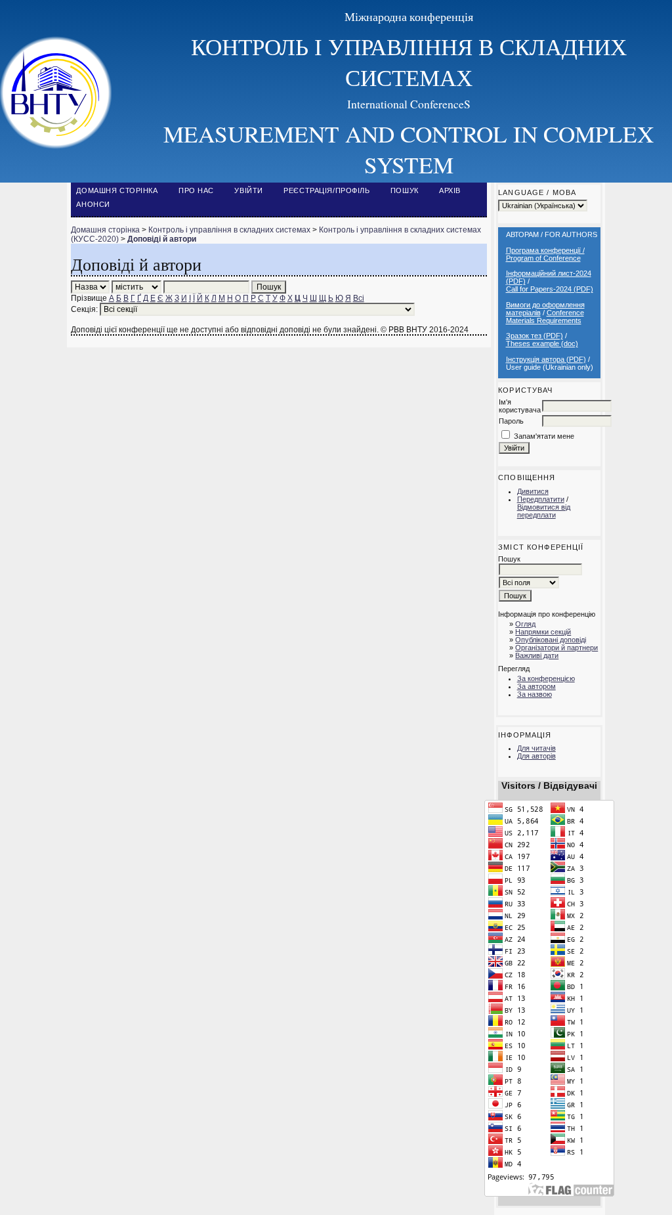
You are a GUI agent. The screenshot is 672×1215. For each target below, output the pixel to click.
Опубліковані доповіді (550, 640)
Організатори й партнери (556, 648)
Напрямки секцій (543, 632)
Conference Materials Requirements (545, 316)
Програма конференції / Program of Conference (545, 254)
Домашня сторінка (117, 190)
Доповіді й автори (161, 239)
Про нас (196, 190)
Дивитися (533, 491)
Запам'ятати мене (544, 436)
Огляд (525, 624)
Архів (450, 190)
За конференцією (546, 678)
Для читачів (536, 748)
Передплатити (540, 499)
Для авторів (536, 756)
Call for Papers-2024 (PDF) (549, 289)
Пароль (511, 421)
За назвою (534, 694)
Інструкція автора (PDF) (546, 359)
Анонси (93, 204)
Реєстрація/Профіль (326, 190)
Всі (358, 298)
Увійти (248, 190)
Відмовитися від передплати (543, 511)
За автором (536, 686)
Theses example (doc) (542, 343)
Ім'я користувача (520, 406)
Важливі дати (536, 655)
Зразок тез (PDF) (534, 336)
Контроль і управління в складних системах (229, 229)
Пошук (404, 190)
